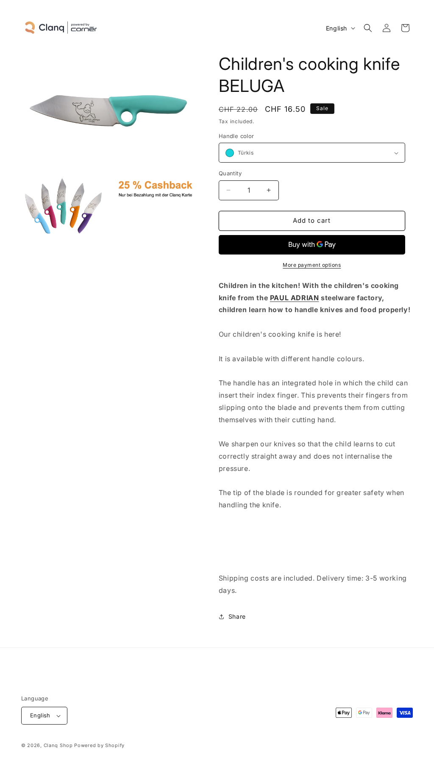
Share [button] (237, 616)
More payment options (312, 265)
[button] (368, 28)
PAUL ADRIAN (294, 297)
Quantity (230, 173)
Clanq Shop (58, 745)
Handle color (236, 136)
